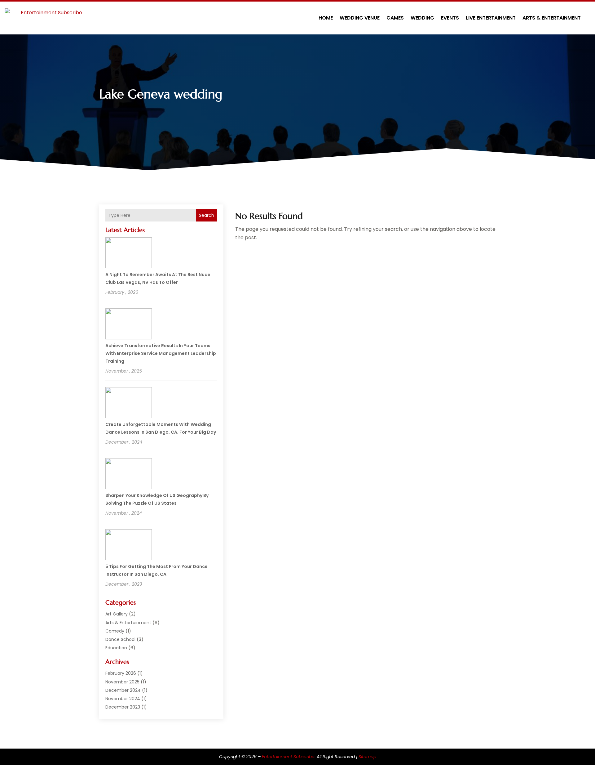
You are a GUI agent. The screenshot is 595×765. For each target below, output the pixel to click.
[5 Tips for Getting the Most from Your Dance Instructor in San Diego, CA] (128, 545)
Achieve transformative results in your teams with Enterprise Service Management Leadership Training (160, 353)
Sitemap (367, 757)
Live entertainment (491, 17)
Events (450, 17)
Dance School (120, 639)
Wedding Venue (360, 17)
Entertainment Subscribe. (288, 757)
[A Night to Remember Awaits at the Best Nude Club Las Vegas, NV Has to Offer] (128, 253)
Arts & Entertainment (551, 17)
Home (326, 17)
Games (395, 17)
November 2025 (122, 682)
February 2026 (120, 673)
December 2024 (123, 690)
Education (116, 648)
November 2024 (122, 699)
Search (206, 215)
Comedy (114, 631)
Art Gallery (116, 614)
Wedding (422, 17)
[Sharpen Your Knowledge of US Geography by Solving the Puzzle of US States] (128, 474)
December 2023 (122, 707)
